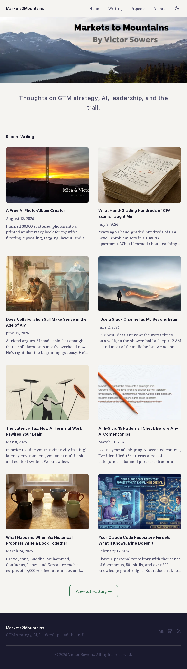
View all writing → (93, 591)
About (159, 8)
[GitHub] (170, 631)
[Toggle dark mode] (176, 8)
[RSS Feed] (178, 631)
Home (94, 8)
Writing (115, 8)
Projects (138, 8)
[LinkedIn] (161, 631)
